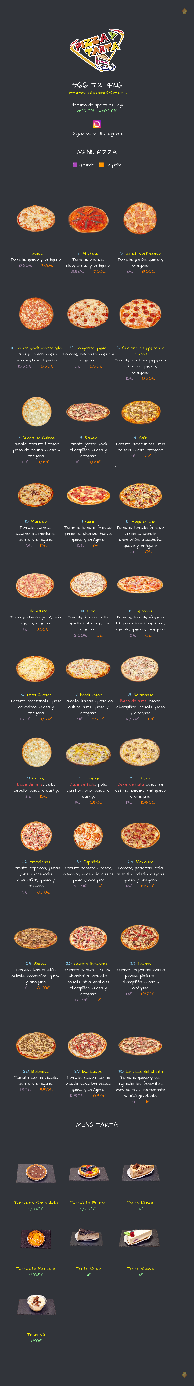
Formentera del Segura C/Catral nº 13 (97, 92)
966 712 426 (97, 85)
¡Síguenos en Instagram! (97, 133)
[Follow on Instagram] (97, 127)
